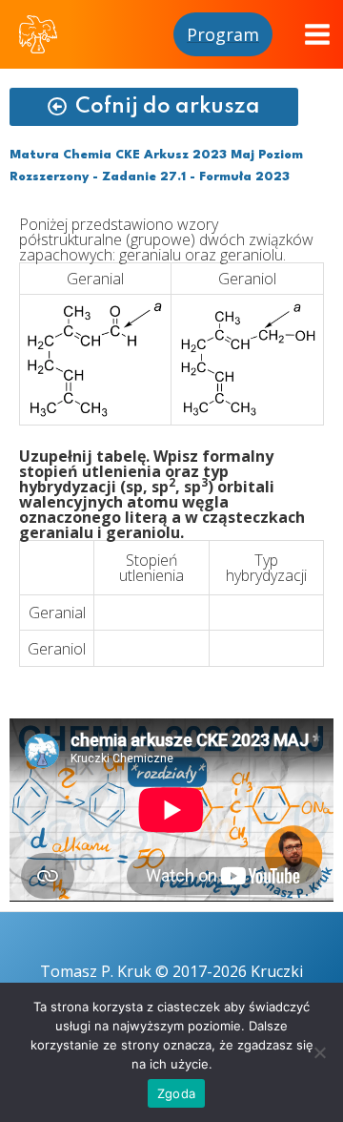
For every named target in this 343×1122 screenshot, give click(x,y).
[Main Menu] (317, 34)
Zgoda (176, 1093)
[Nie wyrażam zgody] (319, 1052)
